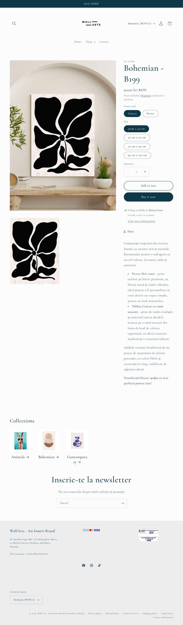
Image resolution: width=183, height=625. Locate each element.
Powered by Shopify (74, 613)
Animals (18, 457)
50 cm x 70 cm (137, 137)
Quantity (129, 163)
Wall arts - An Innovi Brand (51, 613)
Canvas (132, 113)
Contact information (163, 617)
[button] (14, 23)
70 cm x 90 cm (137, 146)
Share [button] (130, 231)
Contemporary (77, 459)
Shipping (145, 95)
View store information (141, 221)
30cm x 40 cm (136, 128)
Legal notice (167, 613)
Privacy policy (95, 613)
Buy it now (148, 197)
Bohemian (46, 457)
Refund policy (112, 613)
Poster (151, 113)
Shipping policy (150, 613)
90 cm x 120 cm (137, 155)
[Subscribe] (122, 503)
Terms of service (131, 613)
